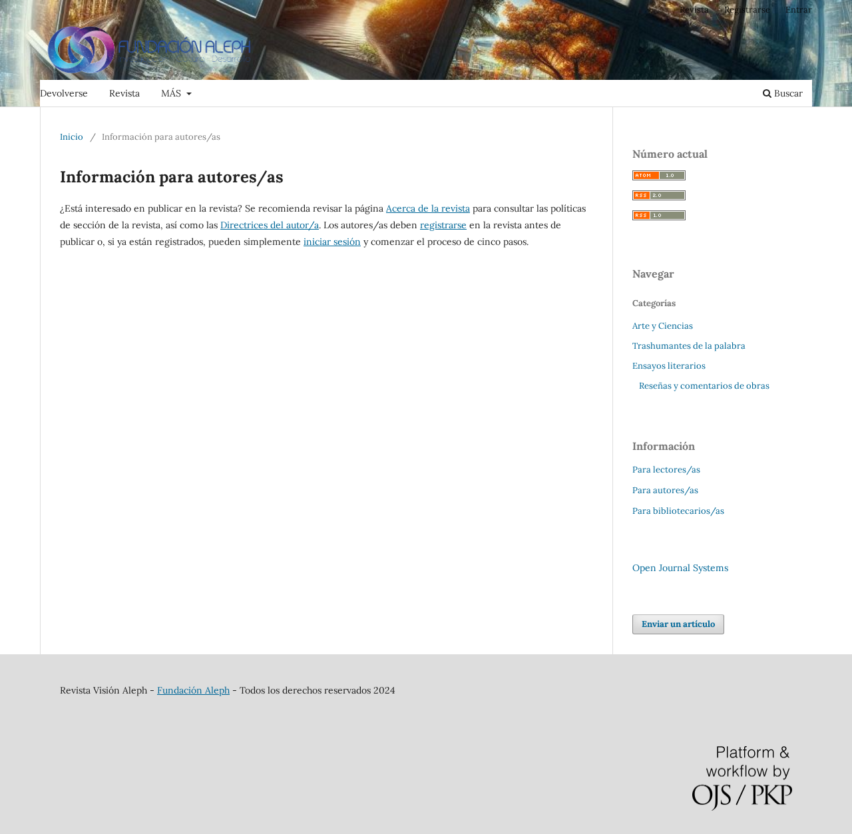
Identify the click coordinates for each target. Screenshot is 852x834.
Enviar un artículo (678, 624)
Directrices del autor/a (269, 225)
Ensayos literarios (669, 365)
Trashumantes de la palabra (689, 345)
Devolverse (64, 93)
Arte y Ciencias (662, 325)
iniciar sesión (332, 242)
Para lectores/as (666, 469)
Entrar (798, 9)
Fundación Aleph (193, 690)
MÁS (172, 93)
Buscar (787, 93)
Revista (124, 93)
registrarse (443, 225)
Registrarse (747, 9)
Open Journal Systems (680, 568)
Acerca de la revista (428, 208)
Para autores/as (665, 490)
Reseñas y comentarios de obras (704, 385)
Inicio (71, 136)
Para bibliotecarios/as (678, 511)
